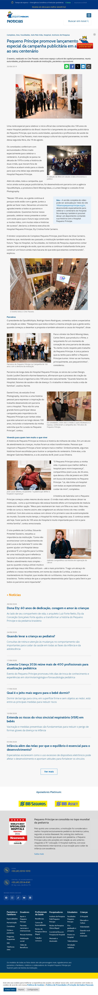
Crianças (84, 912)
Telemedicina (72, 941)
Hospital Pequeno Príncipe (18, 15)
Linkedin (83, 66)
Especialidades (12, 919)
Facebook (72, 66)
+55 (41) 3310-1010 (20, 871)
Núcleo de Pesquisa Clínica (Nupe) (41, 931)
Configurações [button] (32, 989)
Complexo (11, 35)
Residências (39, 919)
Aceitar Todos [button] (10, 989)
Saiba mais (39, 854)
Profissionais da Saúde (41, 913)
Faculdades (25, 35)
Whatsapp (66, 66)
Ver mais (49, 771)
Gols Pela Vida (37, 35)
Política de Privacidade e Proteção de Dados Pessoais (69, 985)
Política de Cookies (35, 985)
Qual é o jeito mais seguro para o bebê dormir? (38, 693)
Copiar (88, 66)
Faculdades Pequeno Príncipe (71, 919)
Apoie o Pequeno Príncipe (23, 919)
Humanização (12, 922)
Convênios (11, 926)
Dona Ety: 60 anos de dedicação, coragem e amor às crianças (48, 608)
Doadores (24, 912)
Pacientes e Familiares (12, 913)
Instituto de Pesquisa (61, 35)
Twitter (77, 66)
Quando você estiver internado (85, 933)
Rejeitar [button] (21, 989)
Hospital (47, 35)
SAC (8, 943)
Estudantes (72, 912)
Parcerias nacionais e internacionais (25, 928)
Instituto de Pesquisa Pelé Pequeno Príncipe (57, 919)
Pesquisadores (56, 912)
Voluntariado (84, 927)
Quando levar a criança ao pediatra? (31, 636)
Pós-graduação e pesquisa (71, 928)
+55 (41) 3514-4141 (20, 882)
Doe (17, 35)
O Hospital (84, 916)
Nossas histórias (26, 935)
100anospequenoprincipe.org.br (70, 205)
